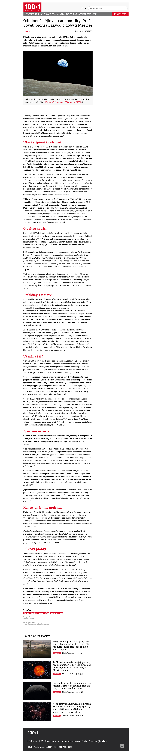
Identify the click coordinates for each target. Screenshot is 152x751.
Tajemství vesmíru (29, 618)
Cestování (92, 14)
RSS (41, 741)
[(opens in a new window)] (81, 8)
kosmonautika (57, 613)
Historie (30, 14)
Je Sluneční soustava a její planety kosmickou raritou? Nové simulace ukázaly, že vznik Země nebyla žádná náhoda (72, 666)
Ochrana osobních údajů (76, 741)
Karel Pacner (79, 31)
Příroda (39, 14)
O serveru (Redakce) (98, 741)
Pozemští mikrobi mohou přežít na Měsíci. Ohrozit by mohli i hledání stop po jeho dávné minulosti (72, 686)
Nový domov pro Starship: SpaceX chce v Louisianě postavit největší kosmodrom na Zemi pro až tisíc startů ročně (71, 645)
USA (47, 613)
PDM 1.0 (46, 624)
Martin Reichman (68, 653)
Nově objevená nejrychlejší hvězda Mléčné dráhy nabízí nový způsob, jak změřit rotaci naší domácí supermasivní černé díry (72, 707)
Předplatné (120, 14)
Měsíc (26, 613)
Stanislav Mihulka (68, 674)
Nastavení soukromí (54, 741)
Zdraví (69, 14)
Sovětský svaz (37, 613)
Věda (62, 14)
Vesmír (47, 14)
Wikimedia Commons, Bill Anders (33, 624)
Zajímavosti (79, 14)
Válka (55, 14)
